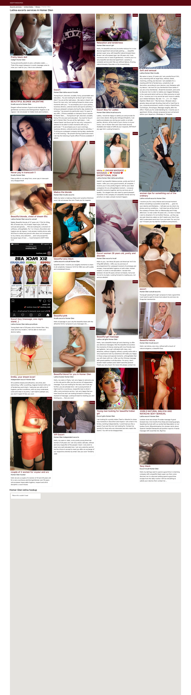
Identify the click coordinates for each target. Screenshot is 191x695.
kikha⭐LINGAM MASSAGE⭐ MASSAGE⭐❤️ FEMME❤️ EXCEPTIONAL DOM (112, 173)
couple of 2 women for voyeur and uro (30, 472)
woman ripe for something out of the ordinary (158, 194)
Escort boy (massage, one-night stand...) (27, 320)
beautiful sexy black (64, 259)
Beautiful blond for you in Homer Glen (72, 374)
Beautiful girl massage (108, 336)
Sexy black (145, 466)
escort (143, 289)
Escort (57, 89)
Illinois (37, 7)
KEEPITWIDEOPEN (16, 3)
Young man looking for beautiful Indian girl (116, 412)
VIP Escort (59, 434)
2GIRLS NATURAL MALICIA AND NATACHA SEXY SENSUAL (156, 412)
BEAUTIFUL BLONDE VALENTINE (27, 101)
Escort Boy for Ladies (107, 110)
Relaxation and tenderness (110, 42)
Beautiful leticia (147, 340)
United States (28, 7)
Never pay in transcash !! (23, 172)
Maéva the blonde (63, 192)
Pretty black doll (19, 57)
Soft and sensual (148, 70)
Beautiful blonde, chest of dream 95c (29, 216)
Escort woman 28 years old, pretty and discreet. (116, 254)
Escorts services (16, 7)
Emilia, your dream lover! (23, 377)
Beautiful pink (60, 315)
